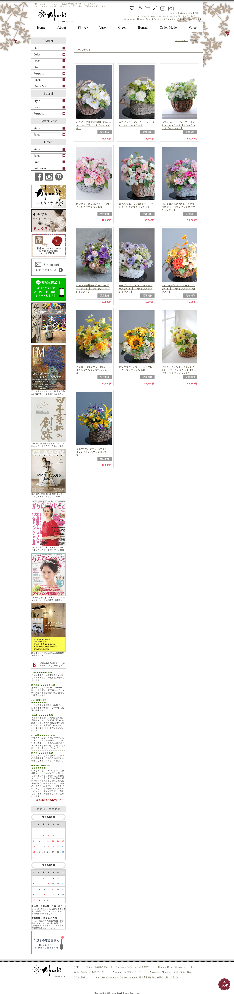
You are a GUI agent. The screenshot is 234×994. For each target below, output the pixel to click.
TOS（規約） (81, 977)
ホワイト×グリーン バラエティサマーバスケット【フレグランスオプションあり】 (178, 125)
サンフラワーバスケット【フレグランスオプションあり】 (135, 368)
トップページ (181, 41)
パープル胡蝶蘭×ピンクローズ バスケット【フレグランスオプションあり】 (93, 288)
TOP (76, 967)
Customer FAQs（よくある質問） (133, 967)
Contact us (129, 19)
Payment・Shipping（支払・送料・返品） (172, 972)
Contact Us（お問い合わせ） (173, 967)
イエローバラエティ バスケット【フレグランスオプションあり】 (93, 370)
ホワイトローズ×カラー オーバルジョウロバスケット (136, 124)
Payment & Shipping (165, 19)
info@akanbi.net (185, 13)
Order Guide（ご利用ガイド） (89, 972)
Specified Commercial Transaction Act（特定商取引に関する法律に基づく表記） (137, 977)
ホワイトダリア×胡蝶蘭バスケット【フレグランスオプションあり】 (93, 125)
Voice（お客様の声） (97, 967)
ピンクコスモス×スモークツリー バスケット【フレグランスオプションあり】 (179, 207)
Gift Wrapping (192, 19)
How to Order (144, 19)
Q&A (180, 19)
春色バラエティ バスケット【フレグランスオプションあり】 (136, 205)
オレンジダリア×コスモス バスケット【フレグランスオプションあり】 (178, 288)
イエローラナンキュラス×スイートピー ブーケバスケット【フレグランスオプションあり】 (179, 370)
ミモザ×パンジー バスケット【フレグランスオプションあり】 (91, 451)
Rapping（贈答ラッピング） (127, 972)
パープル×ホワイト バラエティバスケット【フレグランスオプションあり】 (135, 288)
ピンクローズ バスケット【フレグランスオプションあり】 (93, 205)
